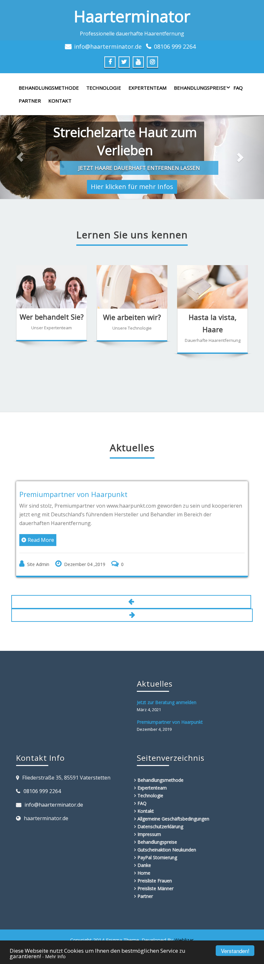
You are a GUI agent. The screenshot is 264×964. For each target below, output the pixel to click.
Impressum (149, 834)
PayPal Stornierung (157, 857)
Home (143, 873)
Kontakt (59, 100)
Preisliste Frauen (154, 881)
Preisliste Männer (155, 888)
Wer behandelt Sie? (52, 317)
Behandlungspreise (200, 87)
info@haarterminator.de (108, 46)
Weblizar (184, 940)
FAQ (238, 87)
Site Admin (38, 564)
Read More (41, 539)
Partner (30, 100)
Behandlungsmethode (49, 87)
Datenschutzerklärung (160, 826)
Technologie (103, 87)
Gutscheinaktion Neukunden (166, 850)
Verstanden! (235, 951)
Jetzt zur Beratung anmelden (166, 702)
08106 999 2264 (175, 46)
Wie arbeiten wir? (132, 317)
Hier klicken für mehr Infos (132, 184)
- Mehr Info (54, 956)
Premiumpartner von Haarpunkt (73, 494)
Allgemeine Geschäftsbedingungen (173, 819)
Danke (144, 865)
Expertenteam (147, 87)
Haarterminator (132, 16)
